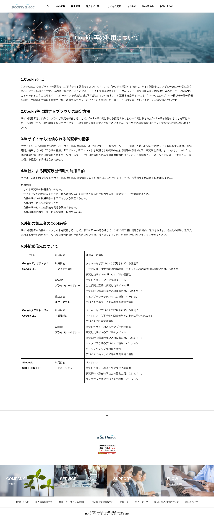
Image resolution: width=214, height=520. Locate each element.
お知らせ (131, 6)
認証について (191, 502)
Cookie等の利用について (166, 502)
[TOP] (107, 415)
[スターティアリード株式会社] (23, 6)
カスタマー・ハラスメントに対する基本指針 (107, 513)
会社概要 (60, 6)
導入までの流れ (94, 6)
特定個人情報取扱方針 (103, 502)
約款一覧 (124, 502)
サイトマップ (141, 502)
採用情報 (75, 6)
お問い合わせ (166, 6)
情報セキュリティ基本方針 (72, 502)
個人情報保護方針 (44, 502)
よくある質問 (114, 6)
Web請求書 (148, 6)
